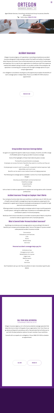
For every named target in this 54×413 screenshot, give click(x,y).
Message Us (34, 362)
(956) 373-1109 (32, 17)
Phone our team (26, 94)
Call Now (20, 362)
